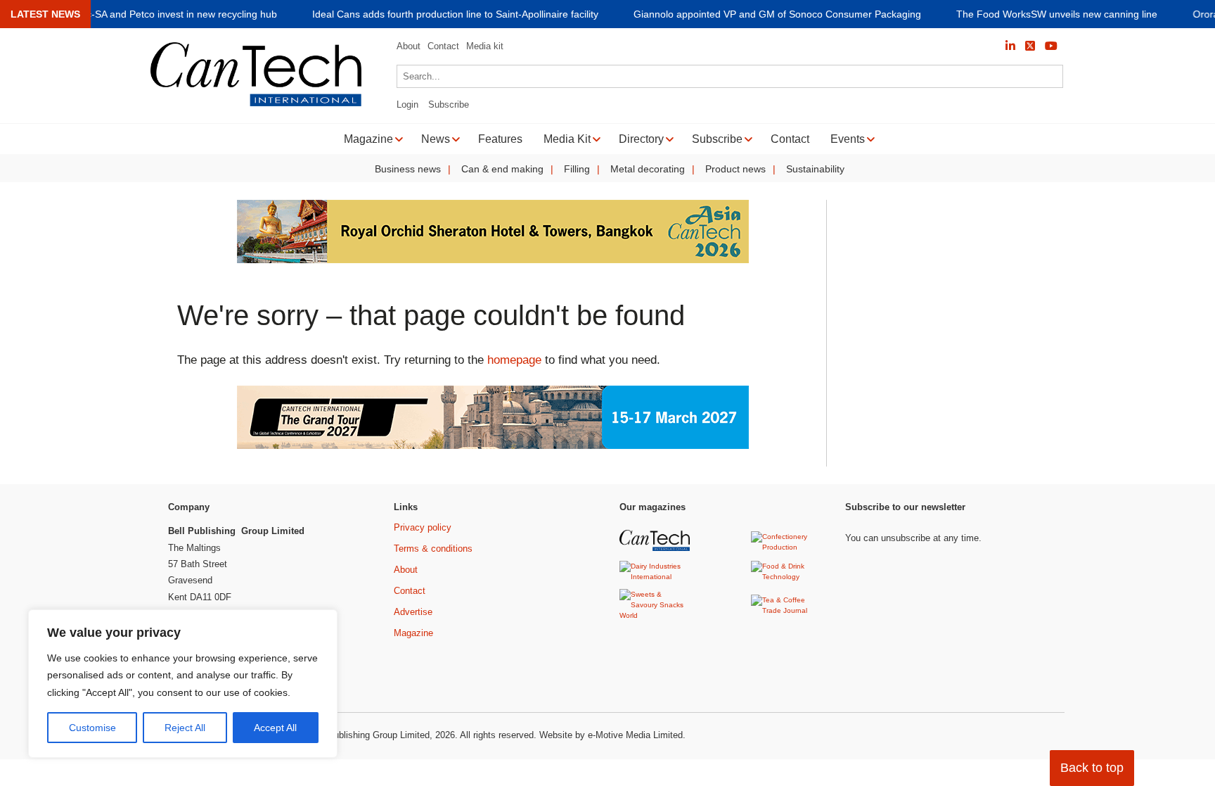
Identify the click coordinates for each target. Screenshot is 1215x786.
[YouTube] (1051, 46)
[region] (183, 684)
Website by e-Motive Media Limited (611, 735)
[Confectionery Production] (788, 547)
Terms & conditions (433, 548)
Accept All (275, 727)
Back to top (1092, 768)
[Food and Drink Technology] (788, 576)
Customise (92, 727)
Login (407, 104)
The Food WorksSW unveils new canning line (1056, 14)
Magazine (413, 633)
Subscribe (448, 104)
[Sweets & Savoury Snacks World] (656, 615)
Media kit (484, 46)
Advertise (413, 612)
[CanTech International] (255, 104)
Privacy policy (422, 527)
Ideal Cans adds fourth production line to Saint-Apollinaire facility (455, 14)
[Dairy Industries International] (656, 576)
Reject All (185, 727)
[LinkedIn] (1010, 46)
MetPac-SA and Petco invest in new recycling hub (167, 14)
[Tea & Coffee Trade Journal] (788, 610)
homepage (514, 360)
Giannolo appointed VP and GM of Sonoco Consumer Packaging (777, 14)
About (408, 46)
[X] (1030, 46)
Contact (443, 46)
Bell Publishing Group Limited (369, 735)
